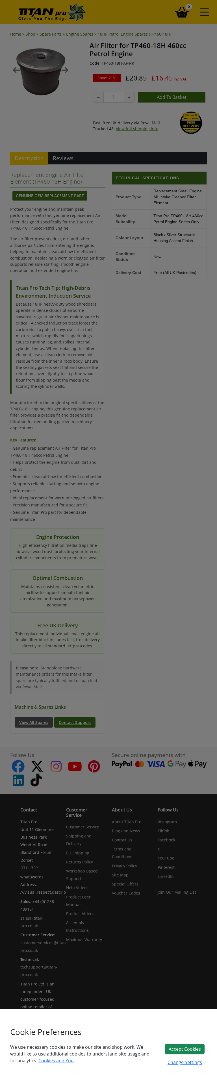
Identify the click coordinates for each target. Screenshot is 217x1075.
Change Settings (185, 1062)
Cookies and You (56, 1060)
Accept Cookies (185, 1049)
